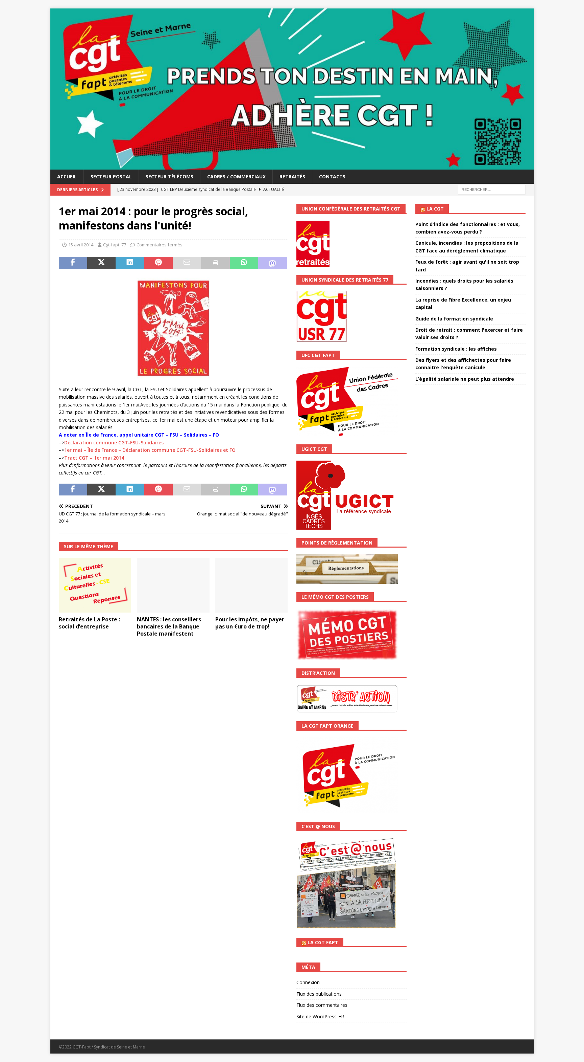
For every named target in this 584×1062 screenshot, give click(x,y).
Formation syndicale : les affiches (456, 349)
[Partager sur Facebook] (73, 263)
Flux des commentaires (321, 1005)
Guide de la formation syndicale (454, 318)
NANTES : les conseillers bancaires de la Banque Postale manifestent (169, 626)
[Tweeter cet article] (101, 263)
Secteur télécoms (169, 176)
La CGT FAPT (323, 942)
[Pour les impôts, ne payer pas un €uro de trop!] (251, 585)
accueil (67, 176)
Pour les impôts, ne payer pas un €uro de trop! (249, 623)
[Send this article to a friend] (187, 263)
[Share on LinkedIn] (130, 263)
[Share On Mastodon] (272, 263)
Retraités (292, 176)
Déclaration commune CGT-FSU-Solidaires (114, 442)
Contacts (332, 176)
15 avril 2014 (80, 245)
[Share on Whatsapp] (244, 263)
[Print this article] (215, 263)
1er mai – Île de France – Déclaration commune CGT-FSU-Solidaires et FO (150, 450)
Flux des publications (319, 994)
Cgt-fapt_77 (114, 245)
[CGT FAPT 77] (292, 165)
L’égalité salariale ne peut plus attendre (464, 379)
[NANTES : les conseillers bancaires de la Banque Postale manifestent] (173, 585)
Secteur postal (111, 176)
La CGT (435, 208)
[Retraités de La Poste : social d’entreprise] (95, 585)
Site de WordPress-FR (320, 1016)
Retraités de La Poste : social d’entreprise (89, 623)
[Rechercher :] (492, 189)
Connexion (308, 982)
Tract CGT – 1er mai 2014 (94, 458)
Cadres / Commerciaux (236, 176)
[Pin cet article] (158, 263)
